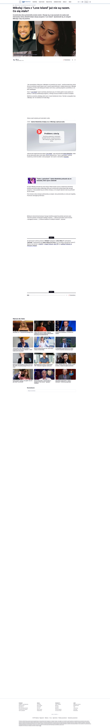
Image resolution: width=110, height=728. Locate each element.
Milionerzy (56, 705)
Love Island (34, 92)
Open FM (56, 244)
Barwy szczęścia (39, 705)
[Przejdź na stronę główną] (20, 2)
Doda (74, 706)
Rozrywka (35, 1)
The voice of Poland (58, 710)
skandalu (66, 156)
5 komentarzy (67, 59)
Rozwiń (51, 237)
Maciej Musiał (75, 710)
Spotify (41, 244)
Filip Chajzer (75, 709)
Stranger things (39, 710)
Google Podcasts (48, 244)
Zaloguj (86, 1)
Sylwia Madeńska (67, 153)
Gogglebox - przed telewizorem (23, 704)
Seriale (64, 1)
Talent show (41, 1)
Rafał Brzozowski (76, 705)
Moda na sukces (39, 709)
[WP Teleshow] (27, 2)
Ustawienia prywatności (72, 717)
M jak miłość (39, 706)
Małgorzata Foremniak (76, 704)
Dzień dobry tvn (21, 706)
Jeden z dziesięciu (58, 704)
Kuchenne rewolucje (58, 709)
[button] (81, 2)
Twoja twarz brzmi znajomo (23, 709)
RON (16, 59)
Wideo (70, 1)
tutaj (40, 725)
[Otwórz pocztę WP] (79, 2)
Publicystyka (49, 1)
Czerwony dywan (57, 1)
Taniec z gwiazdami (22, 710)
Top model (56, 706)
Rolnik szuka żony (21, 705)
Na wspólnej (39, 704)
